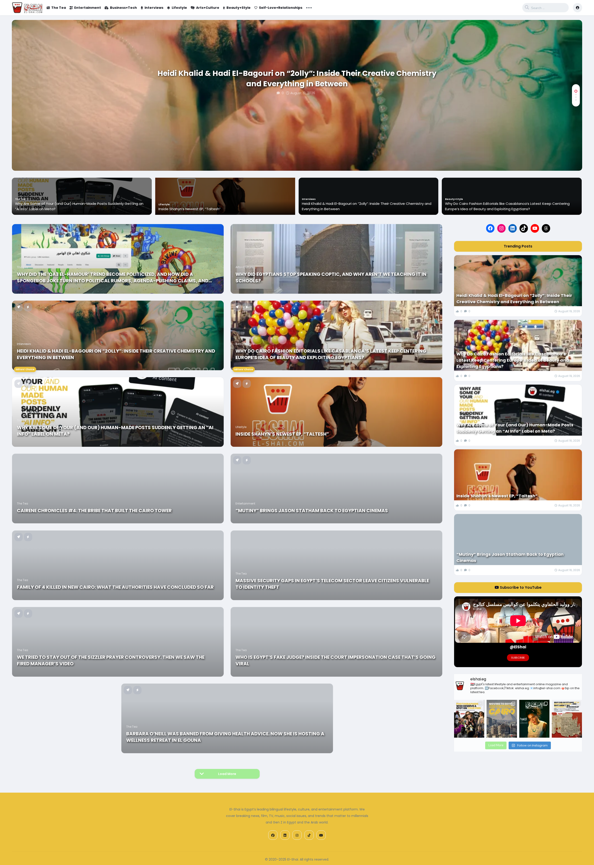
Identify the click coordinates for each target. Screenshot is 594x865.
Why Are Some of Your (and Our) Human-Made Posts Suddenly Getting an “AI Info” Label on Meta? (509, 206)
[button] (576, 91)
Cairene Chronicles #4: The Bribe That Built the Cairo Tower (94, 510)
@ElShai (518, 647)
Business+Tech (123, 7)
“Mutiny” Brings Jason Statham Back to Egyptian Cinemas (312, 510)
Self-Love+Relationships (280, 7)
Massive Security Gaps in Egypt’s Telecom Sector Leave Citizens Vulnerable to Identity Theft (332, 583)
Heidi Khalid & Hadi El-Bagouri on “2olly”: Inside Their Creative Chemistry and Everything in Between (297, 78)
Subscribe (518, 657)
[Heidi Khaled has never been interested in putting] (534, 719)
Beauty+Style (238, 7)
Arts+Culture (207, 7)
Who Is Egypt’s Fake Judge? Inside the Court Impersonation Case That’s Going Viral (336, 660)
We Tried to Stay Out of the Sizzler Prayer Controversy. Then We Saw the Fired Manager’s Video (110, 660)
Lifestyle (179, 7)
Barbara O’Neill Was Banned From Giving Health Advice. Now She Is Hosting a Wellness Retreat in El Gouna (225, 736)
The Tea (58, 7)
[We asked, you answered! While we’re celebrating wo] (469, 719)
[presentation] (575, 155)
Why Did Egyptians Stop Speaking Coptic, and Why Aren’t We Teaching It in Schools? (331, 277)
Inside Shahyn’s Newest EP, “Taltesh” (46, 208)
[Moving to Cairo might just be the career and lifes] (502, 719)
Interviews (154, 7)
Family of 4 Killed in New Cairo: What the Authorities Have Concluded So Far (115, 587)
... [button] (309, 7)
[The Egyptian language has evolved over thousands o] (567, 719)
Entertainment (87, 7)
